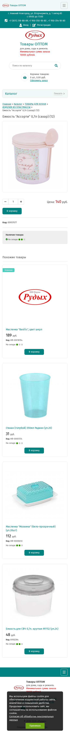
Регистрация (44, 25)
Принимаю (35, 725)
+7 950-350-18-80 (37, 20)
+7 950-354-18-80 (56, 20)
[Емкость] (35, 156)
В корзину (12, 211)
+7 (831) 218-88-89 (18, 20)
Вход (25, 25)
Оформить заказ (39, 80)
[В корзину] (24, 77)
